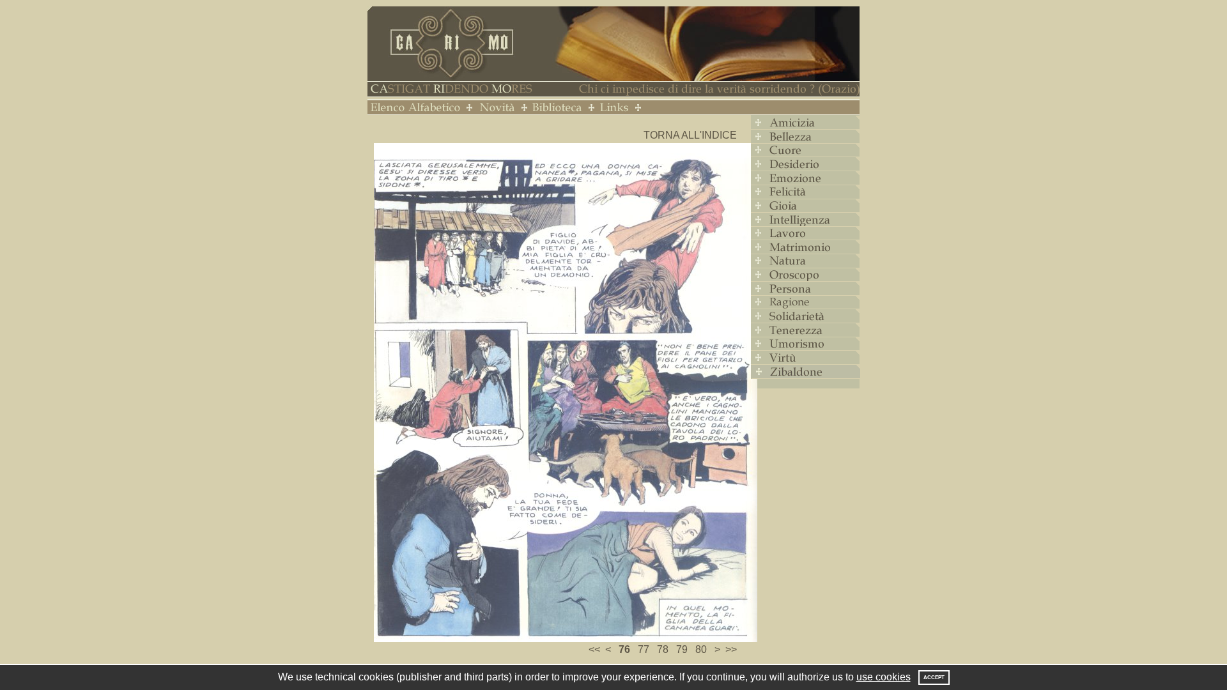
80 (701, 649)
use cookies (883, 676)
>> (731, 649)
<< (594, 649)
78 (662, 649)
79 (682, 649)
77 (643, 649)
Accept (934, 677)
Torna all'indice (690, 135)
